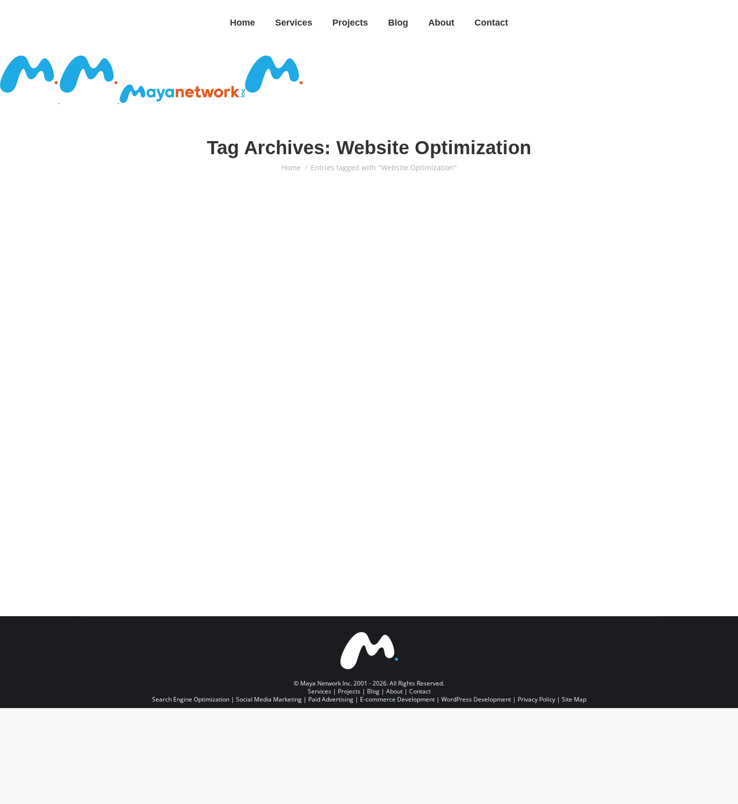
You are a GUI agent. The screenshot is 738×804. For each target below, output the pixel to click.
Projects (349, 691)
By (104, 441)
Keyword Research (391, 425)
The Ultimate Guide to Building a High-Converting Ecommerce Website (165, 396)
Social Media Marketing (269, 699)
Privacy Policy (536, 699)
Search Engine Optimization (323, 425)
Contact (420, 691)
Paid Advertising (330, 699)
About (394, 691)
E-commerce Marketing (154, 433)
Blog (373, 691)
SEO (426, 425)
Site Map (574, 699)
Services (319, 691)
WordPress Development (476, 699)
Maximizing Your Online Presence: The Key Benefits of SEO (362, 396)
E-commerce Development (120, 425)
